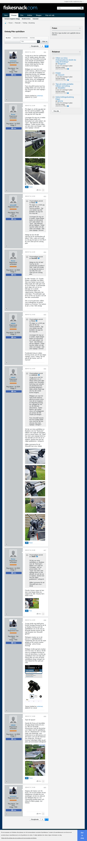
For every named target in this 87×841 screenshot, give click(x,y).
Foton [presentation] (32, 37)
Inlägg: (11, 72)
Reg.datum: (12, 68)
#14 (45, 252)
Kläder (58, 73)
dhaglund (61, 64)
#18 (45, 620)
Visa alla (56, 111)
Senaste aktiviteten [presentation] (20, 37)
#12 (45, 106)
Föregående (35, 46)
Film (21, 15)
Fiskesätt (17, 23)
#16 (45, 369)
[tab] (8, 37)
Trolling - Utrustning (29, 23)
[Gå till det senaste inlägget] (68, 68)
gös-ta (60, 101)
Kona (13, 114)
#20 (45, 787)
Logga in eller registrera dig (73, 1)
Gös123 (61, 75)
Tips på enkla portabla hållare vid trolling (64, 85)
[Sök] (82, 8)
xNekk (13, 323)
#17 (45, 550)
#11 (45, 52)
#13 (45, 196)
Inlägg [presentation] (8, 37)
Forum (13, 15)
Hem (6, 15)
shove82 (13, 205)
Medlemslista (26, 19)
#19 (45, 716)
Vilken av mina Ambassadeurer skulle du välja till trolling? (66, 60)
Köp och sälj (49, 15)
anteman (13, 61)
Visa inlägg (36, 202)
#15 (45, 315)
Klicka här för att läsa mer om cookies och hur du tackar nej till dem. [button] (19, 838)
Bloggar (39, 15)
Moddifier (61, 88)
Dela (14, 75)
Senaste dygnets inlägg (12, 19)
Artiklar (29, 15)
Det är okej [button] (82, 835)
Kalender (36, 19)
